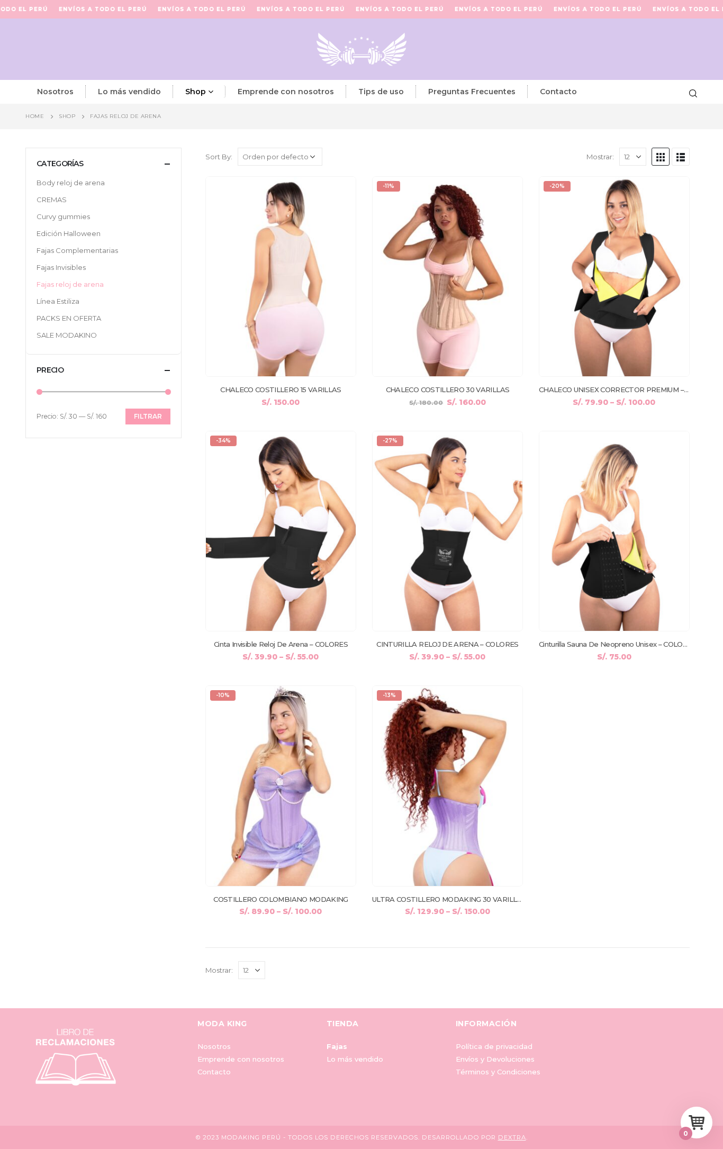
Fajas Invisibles (61, 267)
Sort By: (218, 156)
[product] (281, 276)
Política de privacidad (494, 1046)
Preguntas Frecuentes (472, 91)
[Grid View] (661, 157)
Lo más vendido (129, 91)
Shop (195, 91)
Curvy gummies (63, 216)
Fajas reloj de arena (70, 284)
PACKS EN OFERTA (69, 318)
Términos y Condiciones (498, 1071)
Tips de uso (381, 91)
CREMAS (52, 199)
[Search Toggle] (693, 92)
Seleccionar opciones (338, 194)
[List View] (681, 157)
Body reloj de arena (71, 182)
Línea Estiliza (58, 301)
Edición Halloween (69, 233)
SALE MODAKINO (67, 335)
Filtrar (148, 416)
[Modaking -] (361, 49)
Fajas (337, 1046)
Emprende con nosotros (286, 91)
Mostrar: (600, 156)
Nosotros (55, 91)
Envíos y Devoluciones (495, 1059)
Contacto (558, 91)
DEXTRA (512, 1137)
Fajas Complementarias (77, 250)
